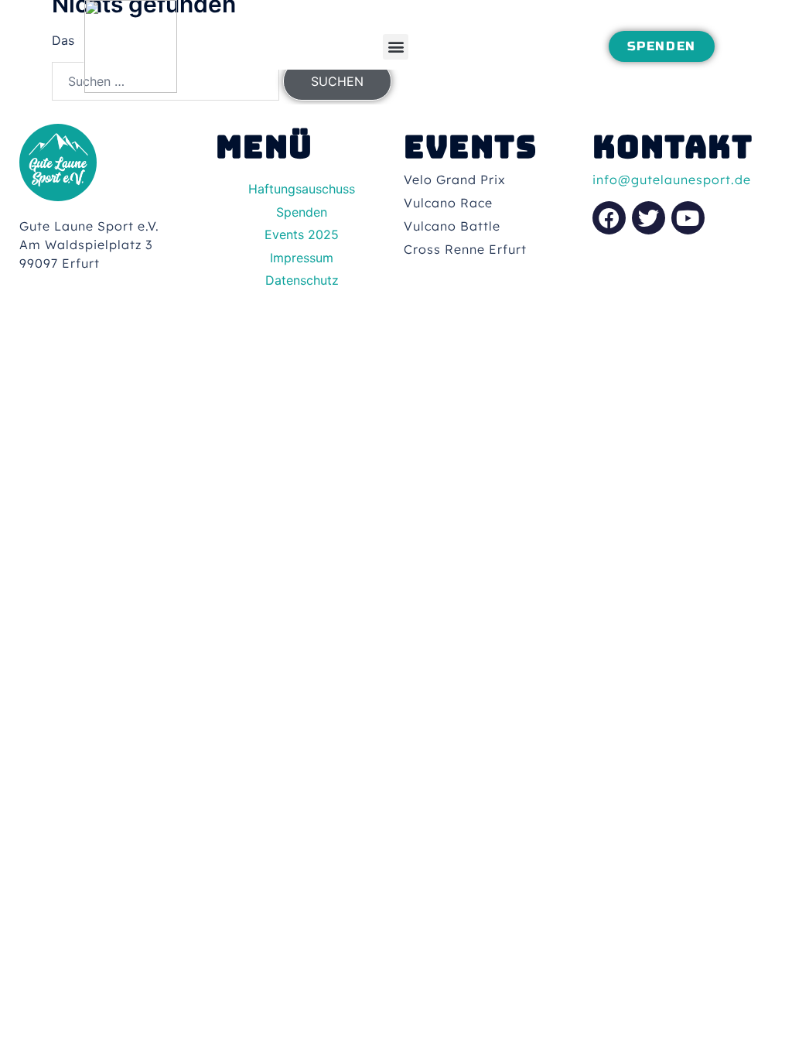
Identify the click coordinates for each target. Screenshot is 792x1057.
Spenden (301, 212)
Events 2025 (302, 234)
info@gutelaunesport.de (671, 179)
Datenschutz (302, 280)
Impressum (301, 257)
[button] (395, 47)
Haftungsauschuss (301, 189)
